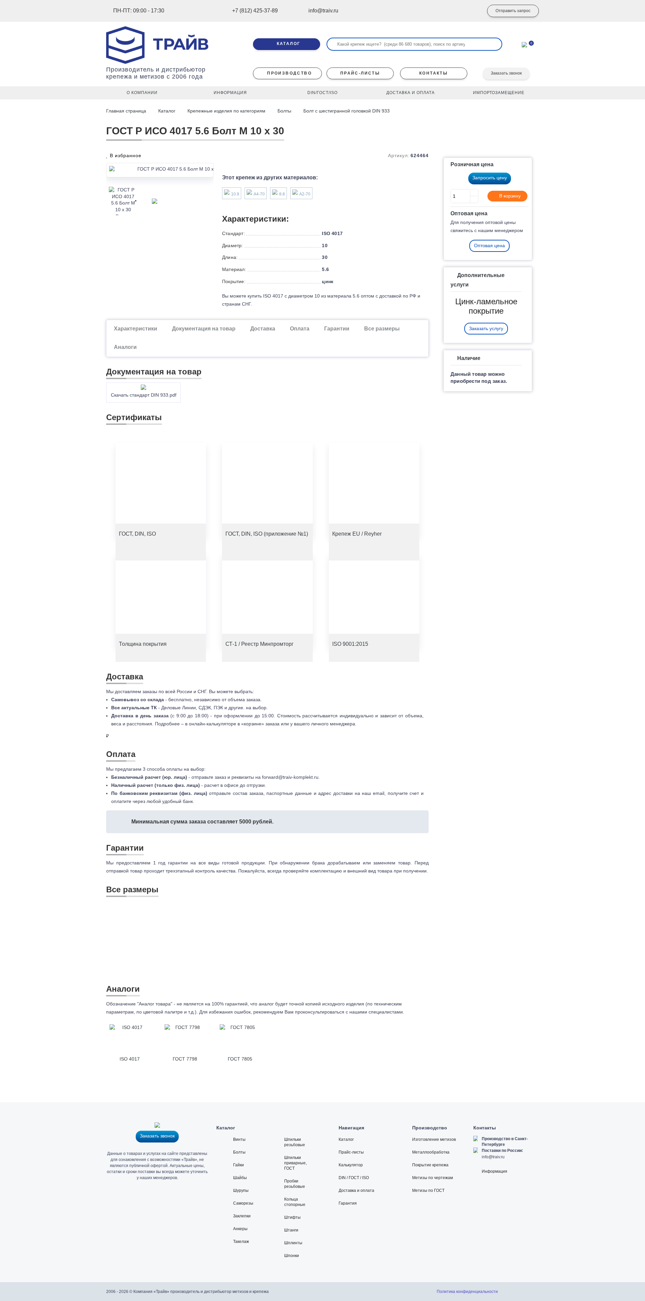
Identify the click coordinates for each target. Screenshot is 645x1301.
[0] (524, 44)
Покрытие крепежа (430, 1165)
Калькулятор (351, 1165)
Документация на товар (203, 328)
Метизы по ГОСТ (428, 1190)
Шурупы (241, 1190)
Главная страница (126, 111)
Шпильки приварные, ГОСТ (295, 1163)
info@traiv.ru (493, 1157)
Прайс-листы (351, 1152)
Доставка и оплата (356, 1190)
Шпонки (291, 1255)
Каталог (166, 111)
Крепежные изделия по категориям (226, 111)
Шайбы (240, 1177)
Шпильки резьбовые (294, 1142)
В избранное (124, 155)
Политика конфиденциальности (467, 1291)
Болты (284, 111)
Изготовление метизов (434, 1139)
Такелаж (241, 1241)
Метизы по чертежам (432, 1177)
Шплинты (293, 1243)
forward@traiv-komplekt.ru (290, 777)
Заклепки (242, 1216)
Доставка (262, 328)
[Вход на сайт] (468, 11)
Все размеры (382, 328)
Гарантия (348, 1203)
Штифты (292, 1217)
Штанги (291, 1230)
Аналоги (125, 347)
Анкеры (240, 1228)
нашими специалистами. (376, 1012)
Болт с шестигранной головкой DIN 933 (346, 111)
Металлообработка (430, 1152)
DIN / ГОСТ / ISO (354, 1177)
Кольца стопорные (294, 1202)
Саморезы (243, 1203)
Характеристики (135, 328)
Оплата (299, 328)
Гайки (238, 1165)
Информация (494, 1171)
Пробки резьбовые (294, 1184)
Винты (239, 1139)
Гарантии (336, 328)
